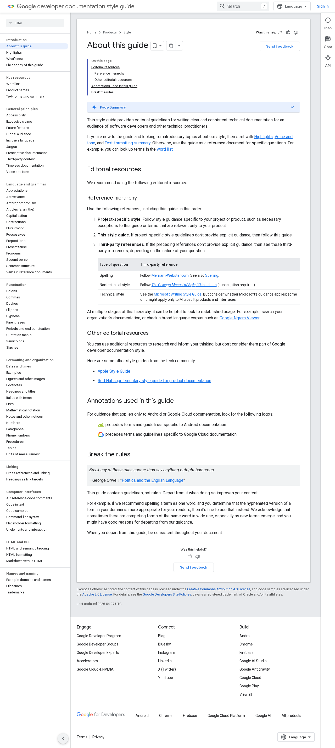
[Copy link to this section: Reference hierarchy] (142, 198)
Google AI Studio (253, 661)
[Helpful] (288, 32)
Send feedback (279, 46)
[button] (193, 107)
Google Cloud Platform (226, 715)
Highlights (263, 136)
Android (246, 636)
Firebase (246, 652)
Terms (82, 737)
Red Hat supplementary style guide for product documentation (154, 380)
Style (127, 32)
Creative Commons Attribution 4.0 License (218, 589)
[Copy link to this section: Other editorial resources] (154, 333)
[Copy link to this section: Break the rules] (135, 454)
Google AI (263, 715)
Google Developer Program (99, 636)
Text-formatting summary (127, 142)
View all (245, 694)
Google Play (249, 686)
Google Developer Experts (98, 652)
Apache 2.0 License (97, 594)
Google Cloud (250, 678)
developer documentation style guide (86, 6)
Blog (161, 636)
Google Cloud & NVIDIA (95, 669)
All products (291, 715)
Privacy (98, 737)
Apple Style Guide (114, 371)
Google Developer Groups (97, 644)
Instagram (166, 652)
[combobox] (243, 6)
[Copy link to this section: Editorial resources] (146, 170)
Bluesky (164, 644)
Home (91, 32)
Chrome (246, 644)
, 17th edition (184, 285)
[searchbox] (35, 23)
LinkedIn (165, 661)
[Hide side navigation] (63, 738)
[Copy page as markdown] (171, 45)
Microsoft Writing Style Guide (178, 294)
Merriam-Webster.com (170, 275)
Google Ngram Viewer (239, 317)
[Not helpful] (296, 32)
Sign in (323, 6)
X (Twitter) (167, 669)
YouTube (165, 678)
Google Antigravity (254, 669)
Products (110, 32)
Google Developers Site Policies (167, 594)
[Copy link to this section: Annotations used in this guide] (179, 401)
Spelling (211, 275)
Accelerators (87, 661)
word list (165, 149)
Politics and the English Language (152, 480)
